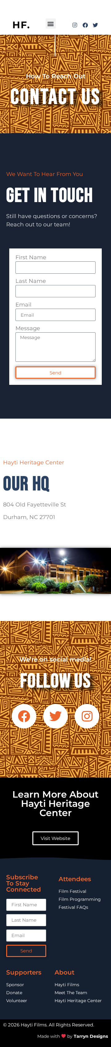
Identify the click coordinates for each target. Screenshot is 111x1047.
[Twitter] (95, 25)
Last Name (30, 281)
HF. (21, 25)
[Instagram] (75, 25)
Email (23, 305)
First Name (30, 258)
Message (27, 329)
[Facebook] (85, 25)
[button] (51, 23)
